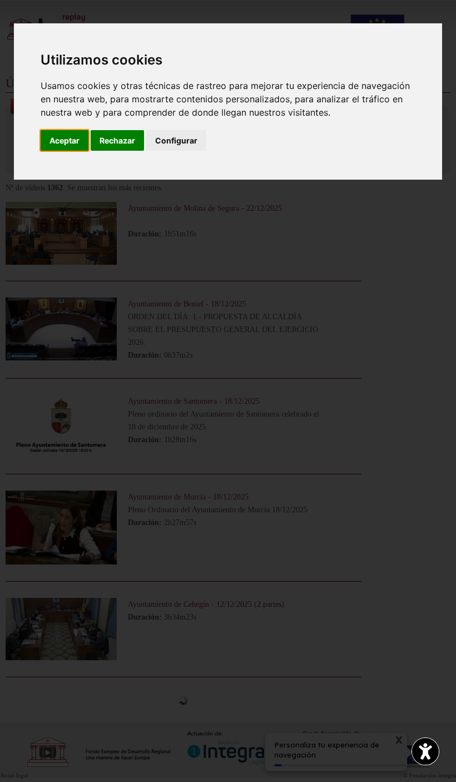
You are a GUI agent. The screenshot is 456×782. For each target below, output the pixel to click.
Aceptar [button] (64, 140)
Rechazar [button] (117, 140)
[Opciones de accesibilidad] (425, 751)
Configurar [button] (176, 140)
